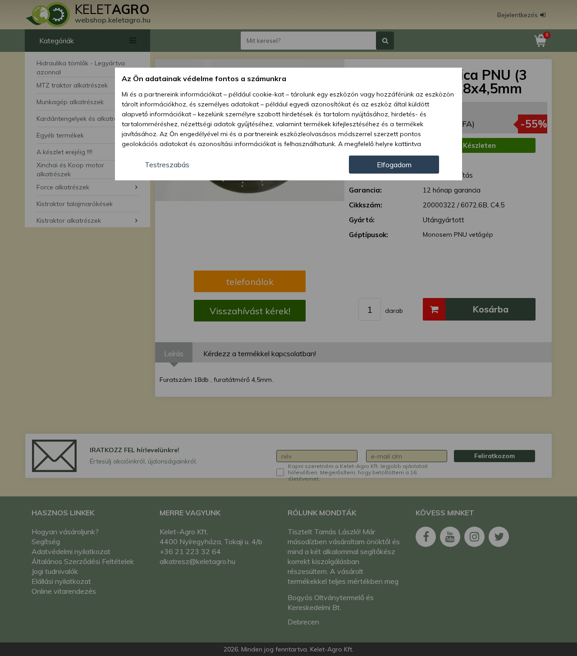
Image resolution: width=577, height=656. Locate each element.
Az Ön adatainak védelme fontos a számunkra (204, 78)
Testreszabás (167, 164)
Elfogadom (394, 164)
